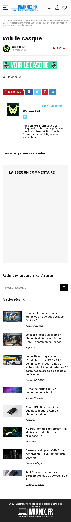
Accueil (7, 20)
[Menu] (5, 8)
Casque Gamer (55, 20)
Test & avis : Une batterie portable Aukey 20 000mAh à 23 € (46, 475)
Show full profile (52, 105)
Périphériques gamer (35, 20)
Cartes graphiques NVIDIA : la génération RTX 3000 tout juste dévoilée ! (46, 454)
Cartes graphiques (34, 463)
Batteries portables (35, 485)
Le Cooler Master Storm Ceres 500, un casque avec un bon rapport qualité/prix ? (35, 23)
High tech (30, 347)
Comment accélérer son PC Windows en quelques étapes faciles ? (45, 316)
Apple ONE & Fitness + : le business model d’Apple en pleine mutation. (43, 410)
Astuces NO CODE (34, 380)
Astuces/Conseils (34, 326)
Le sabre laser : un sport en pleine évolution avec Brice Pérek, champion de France (44, 338)
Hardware (17, 20)
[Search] (49, 8)
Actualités (30, 420)
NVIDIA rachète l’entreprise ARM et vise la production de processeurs (47, 432)
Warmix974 (19, 46)
